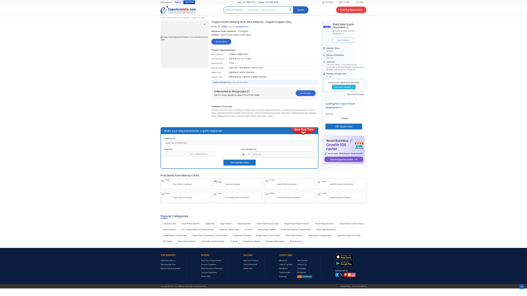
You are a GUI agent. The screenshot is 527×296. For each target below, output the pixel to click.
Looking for (169, 138)
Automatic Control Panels (212, 241)
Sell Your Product (250, 260)
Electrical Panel (244, 223)
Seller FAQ (247, 268)
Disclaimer (301, 272)
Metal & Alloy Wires (174, 17)
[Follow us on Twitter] (341, 275)
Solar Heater (226, 223)
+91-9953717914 (246, 2)
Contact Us (302, 264)
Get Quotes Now (239, 162)
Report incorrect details (355, 94)
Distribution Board (251, 241)
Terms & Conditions (359, 286)
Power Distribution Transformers (296, 229)
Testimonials (284, 272)
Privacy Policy (346, 286)
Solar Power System (191, 223)
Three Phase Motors (324, 223)
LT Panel (234, 241)
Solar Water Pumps (294, 235)
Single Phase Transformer (174, 235)
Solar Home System (187, 241)
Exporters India (178, 10)
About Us (283, 260)
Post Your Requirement (211, 260)
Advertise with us (168, 260)
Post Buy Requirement (351, 9)
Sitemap (283, 276)
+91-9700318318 (268, 2)
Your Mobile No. (249, 149)
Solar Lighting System (326, 229)
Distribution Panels (241, 235)
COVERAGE (305, 277)
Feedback (283, 268)
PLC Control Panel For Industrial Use (198, 229)
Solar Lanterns (169, 229)
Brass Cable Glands (267, 229)
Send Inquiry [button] (221, 41)
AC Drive (248, 229)
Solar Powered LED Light (268, 223)
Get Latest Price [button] (241, 26)
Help (361, 2)
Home (163, 17)
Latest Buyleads (250, 264)
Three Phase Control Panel (351, 223)
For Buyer (329, 2)
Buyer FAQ (205, 276)
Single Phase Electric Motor (296, 223)
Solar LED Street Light (229, 229)
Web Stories (302, 260)
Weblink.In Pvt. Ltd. (185, 286)
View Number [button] (343, 40)
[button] (290, 10)
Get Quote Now (343, 126)
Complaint (301, 268)
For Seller (346, 2)
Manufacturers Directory (211, 268)
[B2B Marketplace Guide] (349, 275)
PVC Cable (167, 241)
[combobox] (245, 154)
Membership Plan (168, 264)
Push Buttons (296, 241)
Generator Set (169, 223)
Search (300, 10)
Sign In (178, 2)
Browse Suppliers (208, 264)
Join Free (189, 2)
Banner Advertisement (170, 268)
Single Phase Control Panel (268, 235)
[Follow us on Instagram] (354, 275)
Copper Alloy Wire (198, 17)
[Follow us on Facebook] (337, 275)
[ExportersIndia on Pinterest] (345, 275)
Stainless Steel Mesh (274, 241)
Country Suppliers (209, 272)
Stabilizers (210, 223)
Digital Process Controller (349, 235)
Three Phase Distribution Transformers (210, 235)
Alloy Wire (186, 17)
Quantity (168, 149)
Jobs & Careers (285, 264)
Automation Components (320, 235)
